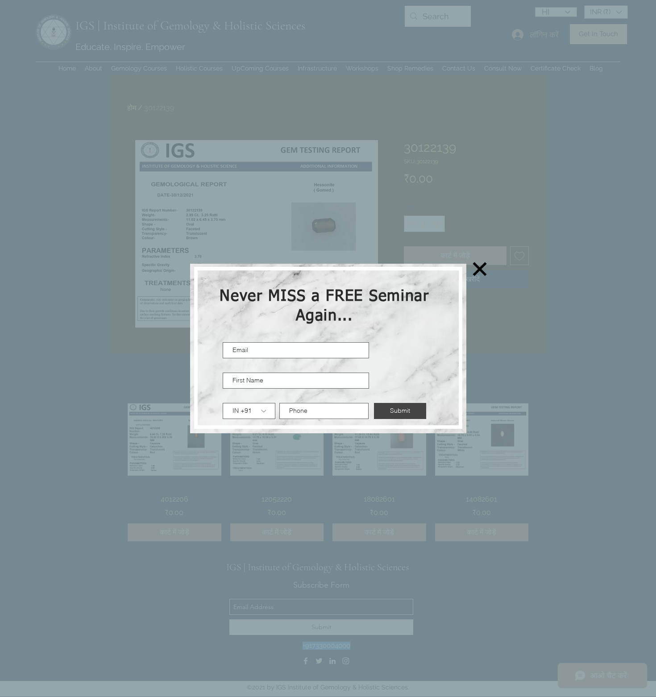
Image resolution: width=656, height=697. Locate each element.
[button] (480, 269)
